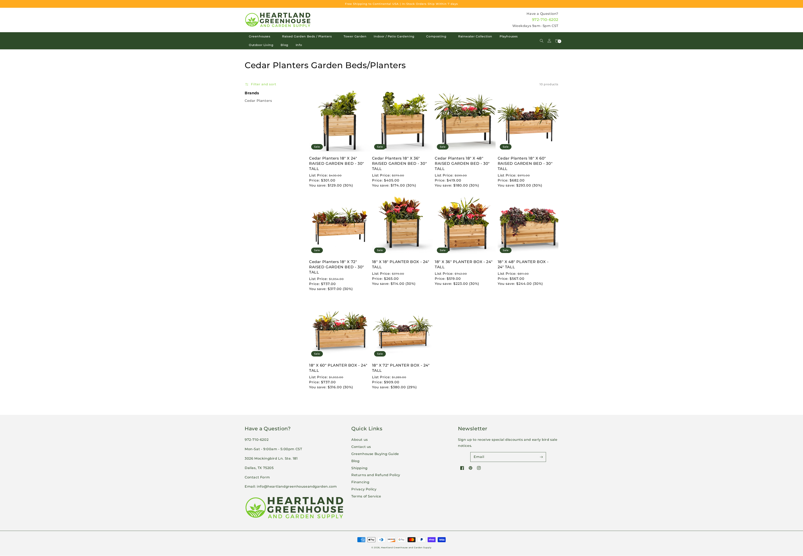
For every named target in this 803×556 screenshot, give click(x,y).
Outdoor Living (261, 45)
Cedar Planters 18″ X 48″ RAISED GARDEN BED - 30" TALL (462, 163)
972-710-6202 (545, 19)
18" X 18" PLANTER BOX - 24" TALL (400, 264)
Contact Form (257, 477)
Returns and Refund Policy (375, 475)
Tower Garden (355, 36)
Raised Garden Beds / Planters (307, 36)
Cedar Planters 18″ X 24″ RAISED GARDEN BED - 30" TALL (336, 163)
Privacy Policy (363, 489)
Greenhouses (259, 36)
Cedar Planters (258, 101)
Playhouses (509, 36)
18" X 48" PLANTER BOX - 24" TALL (523, 264)
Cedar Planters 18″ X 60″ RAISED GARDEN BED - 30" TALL (525, 163)
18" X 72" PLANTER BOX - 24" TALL (401, 368)
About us (359, 440)
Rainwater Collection (475, 36)
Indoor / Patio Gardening (394, 36)
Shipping (359, 468)
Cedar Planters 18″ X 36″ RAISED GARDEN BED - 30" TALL (399, 163)
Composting (436, 36)
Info (299, 45)
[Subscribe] (541, 456)
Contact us (361, 447)
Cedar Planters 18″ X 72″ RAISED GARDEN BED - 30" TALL (336, 267)
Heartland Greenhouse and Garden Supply (406, 547)
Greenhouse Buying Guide (375, 454)
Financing (360, 482)
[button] (541, 41)
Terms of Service (366, 496)
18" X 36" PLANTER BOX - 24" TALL (463, 264)
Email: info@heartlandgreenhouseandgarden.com (291, 486)
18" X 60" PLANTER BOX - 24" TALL (338, 368)
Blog (284, 45)
